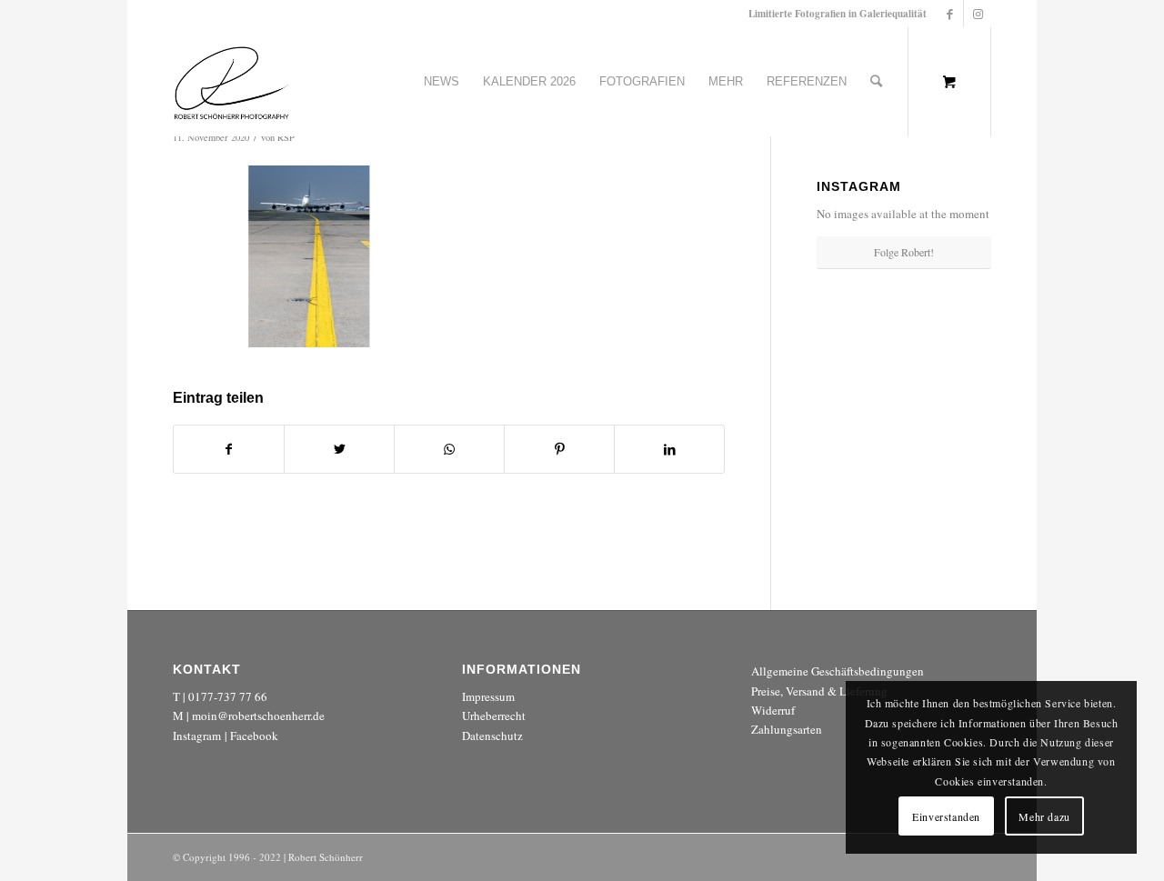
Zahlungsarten (786, 729)
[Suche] (876, 81)
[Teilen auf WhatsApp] (449, 449)
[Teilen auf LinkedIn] (669, 449)
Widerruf (773, 710)
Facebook (254, 735)
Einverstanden (946, 816)
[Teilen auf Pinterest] (559, 449)
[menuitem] (441, 81)
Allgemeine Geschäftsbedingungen (837, 671)
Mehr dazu (1043, 816)
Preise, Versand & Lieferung (819, 691)
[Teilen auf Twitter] (339, 449)
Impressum (488, 696)
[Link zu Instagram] (977, 13)
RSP (286, 137)
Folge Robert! (904, 252)
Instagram (197, 735)
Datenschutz (492, 735)
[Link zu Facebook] (950, 13)
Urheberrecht (494, 715)
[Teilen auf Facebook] (229, 449)
